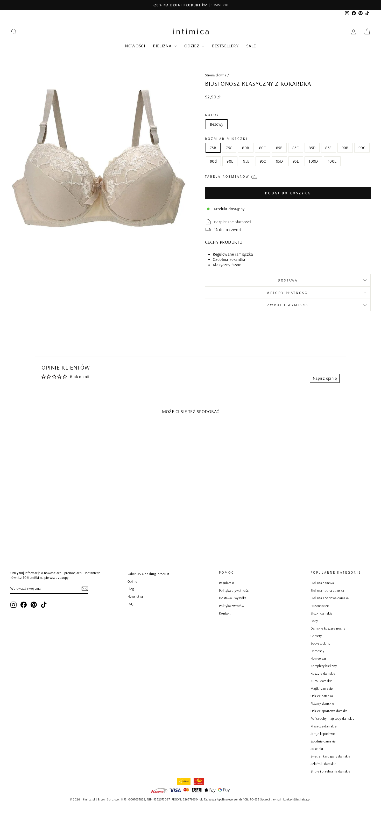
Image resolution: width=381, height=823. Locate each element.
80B (245, 147)
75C (229, 147)
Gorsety (316, 635)
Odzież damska (322, 696)
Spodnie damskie (323, 741)
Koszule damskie (323, 673)
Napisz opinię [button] (325, 378)
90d (213, 161)
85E (328, 147)
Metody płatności (287, 293)
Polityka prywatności (234, 590)
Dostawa (288, 280)
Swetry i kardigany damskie (330, 756)
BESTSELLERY (225, 46)
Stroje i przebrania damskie (330, 771)
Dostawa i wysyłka (232, 598)
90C (361, 147)
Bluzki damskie (322, 613)
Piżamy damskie (322, 703)
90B (345, 147)
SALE (251, 46)
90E (230, 161)
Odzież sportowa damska (329, 711)
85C (295, 147)
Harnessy (317, 650)
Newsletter (135, 596)
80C (262, 147)
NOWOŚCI (135, 46)
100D (313, 161)
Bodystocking (320, 643)
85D (312, 147)
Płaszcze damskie (323, 726)
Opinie (132, 581)
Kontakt (225, 613)
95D (279, 161)
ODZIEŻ (192, 46)
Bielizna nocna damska (327, 590)
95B (246, 161)
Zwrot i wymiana (287, 305)
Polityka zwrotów (231, 605)
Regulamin (226, 583)
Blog (131, 589)
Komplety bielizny (324, 665)
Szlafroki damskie (323, 763)
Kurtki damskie (322, 680)
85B (279, 147)
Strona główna (215, 75)
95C (263, 161)
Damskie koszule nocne (328, 628)
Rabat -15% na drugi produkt (148, 574)
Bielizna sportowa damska (330, 598)
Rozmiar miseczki (226, 138)
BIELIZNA (163, 46)
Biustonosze (320, 605)
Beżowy (216, 124)
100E (332, 161)
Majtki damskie (322, 688)
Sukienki (317, 748)
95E (296, 161)
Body (314, 620)
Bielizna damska (322, 583)
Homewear (318, 658)
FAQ (130, 604)
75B (213, 147)
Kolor (212, 115)
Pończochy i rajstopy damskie (332, 718)
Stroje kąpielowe (323, 733)
